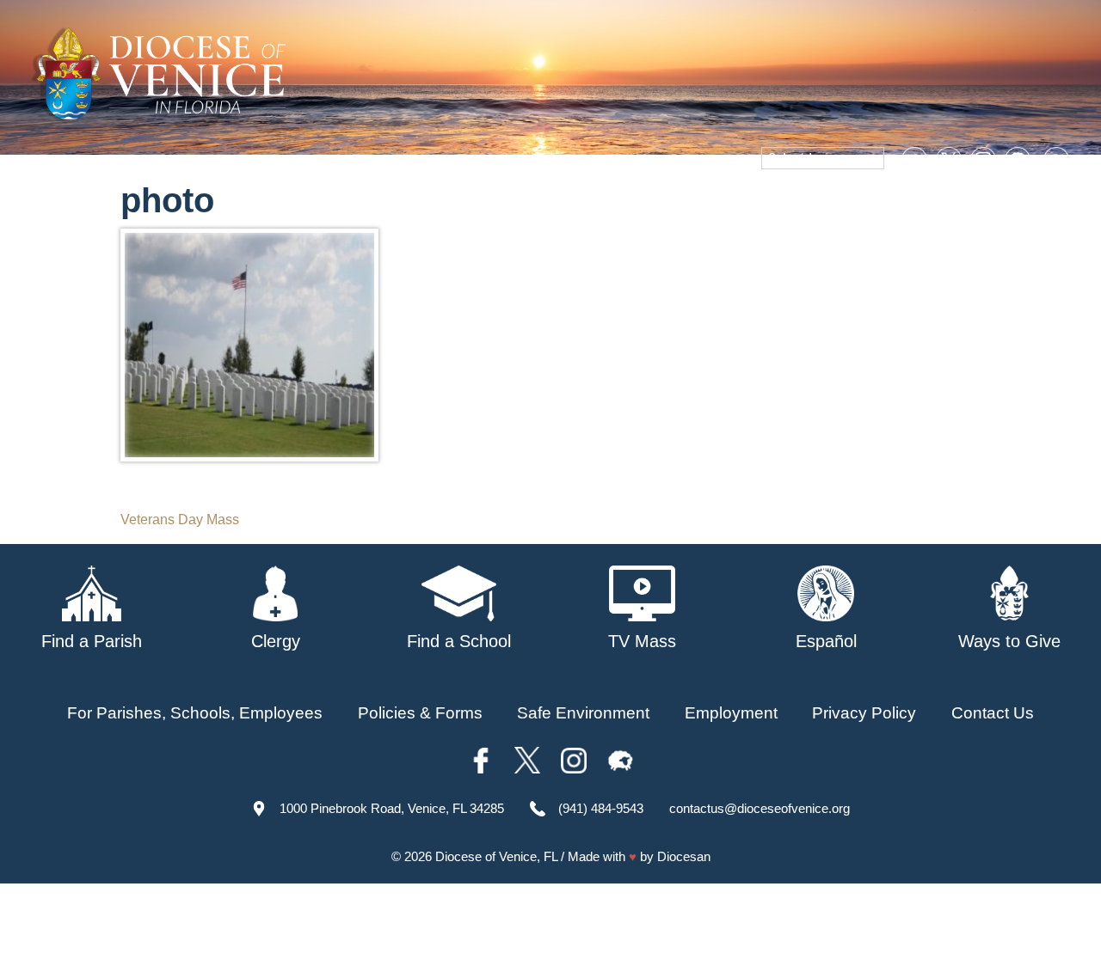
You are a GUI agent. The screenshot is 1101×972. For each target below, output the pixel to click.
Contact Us (992, 713)
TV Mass (776, 205)
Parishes (466, 205)
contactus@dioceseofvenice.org (759, 808)
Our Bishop (374, 205)
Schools (546, 205)
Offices (852, 205)
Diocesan (683, 856)
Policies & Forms (420, 713)
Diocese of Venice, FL (496, 856)
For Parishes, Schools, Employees (195, 713)
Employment (731, 713)
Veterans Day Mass (179, 519)
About (294, 205)
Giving (919, 205)
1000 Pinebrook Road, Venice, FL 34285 (392, 808)
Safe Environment (660, 205)
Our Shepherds (1016, 205)
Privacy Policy (864, 713)
